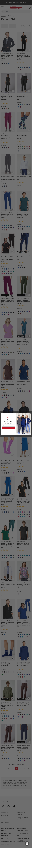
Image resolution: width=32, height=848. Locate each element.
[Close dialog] (30, 413)
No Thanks (8, 430)
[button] (27, 843)
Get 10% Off (8, 427)
